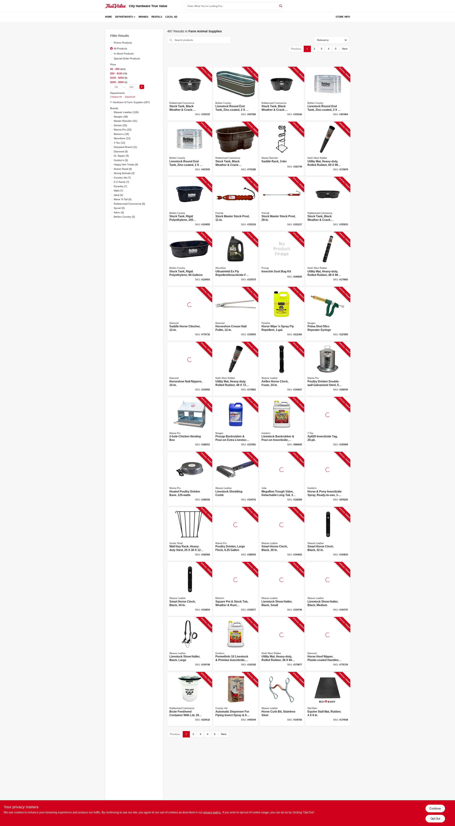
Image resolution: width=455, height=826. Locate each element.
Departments (124, 16)
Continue (435, 808)
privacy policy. (212, 812)
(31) (125, 120)
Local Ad (171, 16)
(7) (122, 177)
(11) (125, 147)
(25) (120, 125)
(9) (121, 151)
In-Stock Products (124, 53)
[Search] (280, 6)
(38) (121, 116)
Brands (143, 16)
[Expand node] (111, 102)
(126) (126, 112)
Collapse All (116, 97)
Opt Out (435, 818)
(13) (122, 138)
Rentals (156, 16)
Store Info (343, 16)
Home (108, 16)
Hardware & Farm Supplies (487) (131, 102)
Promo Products (123, 43)
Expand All (130, 97)
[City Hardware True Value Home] (115, 6)
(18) (121, 134)
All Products (120, 48)
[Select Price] (142, 87)
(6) (118, 195)
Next (344, 48)
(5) (124, 216)
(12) (119, 142)
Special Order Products (127, 58)
